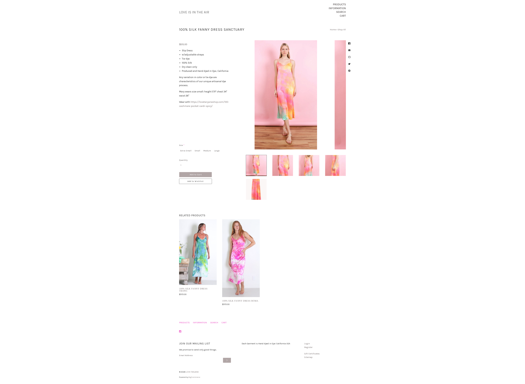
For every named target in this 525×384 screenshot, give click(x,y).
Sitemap (308, 357)
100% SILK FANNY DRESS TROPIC (193, 290)
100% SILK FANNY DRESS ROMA (240, 301)
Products (339, 4)
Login (307, 343)
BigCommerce (194, 377)
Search (341, 12)
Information (337, 8)
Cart (343, 15)
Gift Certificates (312, 353)
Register (308, 347)
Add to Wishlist (195, 181)
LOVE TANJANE (192, 372)
